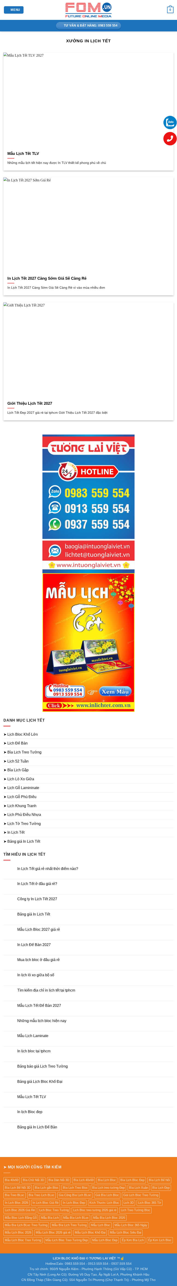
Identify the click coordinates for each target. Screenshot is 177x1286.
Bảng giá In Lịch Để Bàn (37, 1127)
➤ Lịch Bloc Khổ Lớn (20, 734)
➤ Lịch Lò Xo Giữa (18, 779)
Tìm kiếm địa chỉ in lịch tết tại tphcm (46, 990)
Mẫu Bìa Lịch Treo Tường (69, 1225)
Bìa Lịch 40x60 (84, 1180)
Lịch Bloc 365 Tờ (149, 1202)
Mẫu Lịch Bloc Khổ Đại (90, 1232)
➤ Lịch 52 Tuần (16, 761)
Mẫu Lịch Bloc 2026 (18, 1232)
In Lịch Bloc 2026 (16, 1202)
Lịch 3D (129, 1202)
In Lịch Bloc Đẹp (74, 1202)
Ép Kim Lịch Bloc (159, 1240)
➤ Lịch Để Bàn (15, 743)
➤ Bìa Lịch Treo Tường (22, 752)
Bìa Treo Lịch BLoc (41, 1195)
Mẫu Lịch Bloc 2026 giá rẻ (53, 1232)
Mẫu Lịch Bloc (100, 1225)
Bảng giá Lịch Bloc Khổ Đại (39, 1082)
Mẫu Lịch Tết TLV (23, 153)
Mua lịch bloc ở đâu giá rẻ (38, 960)
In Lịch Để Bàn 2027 (34, 945)
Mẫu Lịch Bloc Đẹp (105, 1240)
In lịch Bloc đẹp (29, 1112)
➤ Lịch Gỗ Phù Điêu (19, 797)
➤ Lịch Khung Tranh (19, 806)
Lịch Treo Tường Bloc (135, 1210)
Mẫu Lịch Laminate (32, 1036)
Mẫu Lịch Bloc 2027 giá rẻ (38, 929)
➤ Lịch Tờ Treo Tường (22, 824)
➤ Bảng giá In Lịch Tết (21, 841)
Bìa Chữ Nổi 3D (33, 1180)
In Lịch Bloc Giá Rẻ (45, 1202)
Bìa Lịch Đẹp (161, 1187)
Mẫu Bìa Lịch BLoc (76, 1217)
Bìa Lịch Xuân (138, 1187)
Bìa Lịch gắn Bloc (47, 1187)
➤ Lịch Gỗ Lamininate (21, 788)
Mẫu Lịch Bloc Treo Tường (23, 1240)
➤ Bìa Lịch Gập (16, 770)
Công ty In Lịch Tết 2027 (37, 899)
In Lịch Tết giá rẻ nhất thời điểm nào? (47, 869)
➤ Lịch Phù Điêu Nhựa (22, 815)
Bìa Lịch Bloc (107, 1180)
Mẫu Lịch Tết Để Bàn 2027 (39, 1005)
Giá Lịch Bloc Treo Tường (140, 1195)
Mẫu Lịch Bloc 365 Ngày (131, 1225)
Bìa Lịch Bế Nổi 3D (17, 1187)
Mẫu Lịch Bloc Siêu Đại (125, 1232)
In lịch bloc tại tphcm (33, 1051)
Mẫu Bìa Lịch (50, 1217)
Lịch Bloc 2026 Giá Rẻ (20, 1210)
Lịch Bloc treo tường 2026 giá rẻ (94, 1210)
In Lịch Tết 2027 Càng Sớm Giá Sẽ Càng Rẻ (46, 278)
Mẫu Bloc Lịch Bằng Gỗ (21, 1217)
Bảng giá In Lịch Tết (33, 914)
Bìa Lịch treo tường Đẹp (108, 1187)
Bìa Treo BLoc (14, 1195)
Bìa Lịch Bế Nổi (159, 1180)
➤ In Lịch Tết (13, 832)
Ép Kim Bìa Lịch (133, 1240)
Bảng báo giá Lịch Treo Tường (42, 1066)
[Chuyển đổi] (171, 734)
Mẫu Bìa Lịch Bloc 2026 (109, 1217)
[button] (14, 10)
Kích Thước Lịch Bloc (104, 1202)
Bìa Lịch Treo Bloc (75, 1187)
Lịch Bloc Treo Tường (54, 1210)
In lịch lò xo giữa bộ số (35, 975)
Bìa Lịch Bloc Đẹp (132, 1180)
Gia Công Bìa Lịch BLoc (75, 1195)
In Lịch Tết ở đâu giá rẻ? (37, 884)
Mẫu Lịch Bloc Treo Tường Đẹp (66, 1240)
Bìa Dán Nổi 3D (58, 1180)
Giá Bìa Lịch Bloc (107, 1195)
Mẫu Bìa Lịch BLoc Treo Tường (26, 1225)
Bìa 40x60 (11, 1180)
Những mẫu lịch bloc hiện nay (41, 1021)
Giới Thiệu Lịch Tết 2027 (29, 403)
